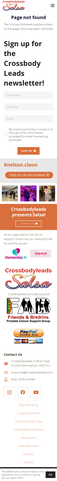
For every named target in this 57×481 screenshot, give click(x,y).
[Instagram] (9, 392)
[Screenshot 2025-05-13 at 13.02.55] (28, 310)
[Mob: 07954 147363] (7, 379)
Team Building (28, 405)
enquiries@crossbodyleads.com (32, 372)
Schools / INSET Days (28, 421)
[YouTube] (36, 392)
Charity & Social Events (29, 429)
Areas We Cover (28, 445)
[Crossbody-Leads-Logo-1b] (14, 5)
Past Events (28, 437)
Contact (28, 454)
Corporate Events (28, 413)
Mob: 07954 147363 (23, 379)
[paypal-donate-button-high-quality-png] (28, 335)
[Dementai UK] (16, 253)
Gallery (28, 462)
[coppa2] (41, 254)
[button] (53, 5)
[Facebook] (22, 392)
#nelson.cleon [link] (21, 164)
